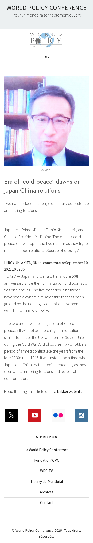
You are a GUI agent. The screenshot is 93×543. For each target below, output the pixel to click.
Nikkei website (70, 391)
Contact (46, 502)
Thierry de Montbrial (46, 481)
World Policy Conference (46, 8)
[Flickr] (58, 418)
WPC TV (46, 470)
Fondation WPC (46, 460)
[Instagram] (81, 418)
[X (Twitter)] (11, 418)
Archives (46, 492)
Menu (49, 57)
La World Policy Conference (46, 449)
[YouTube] (35, 418)
